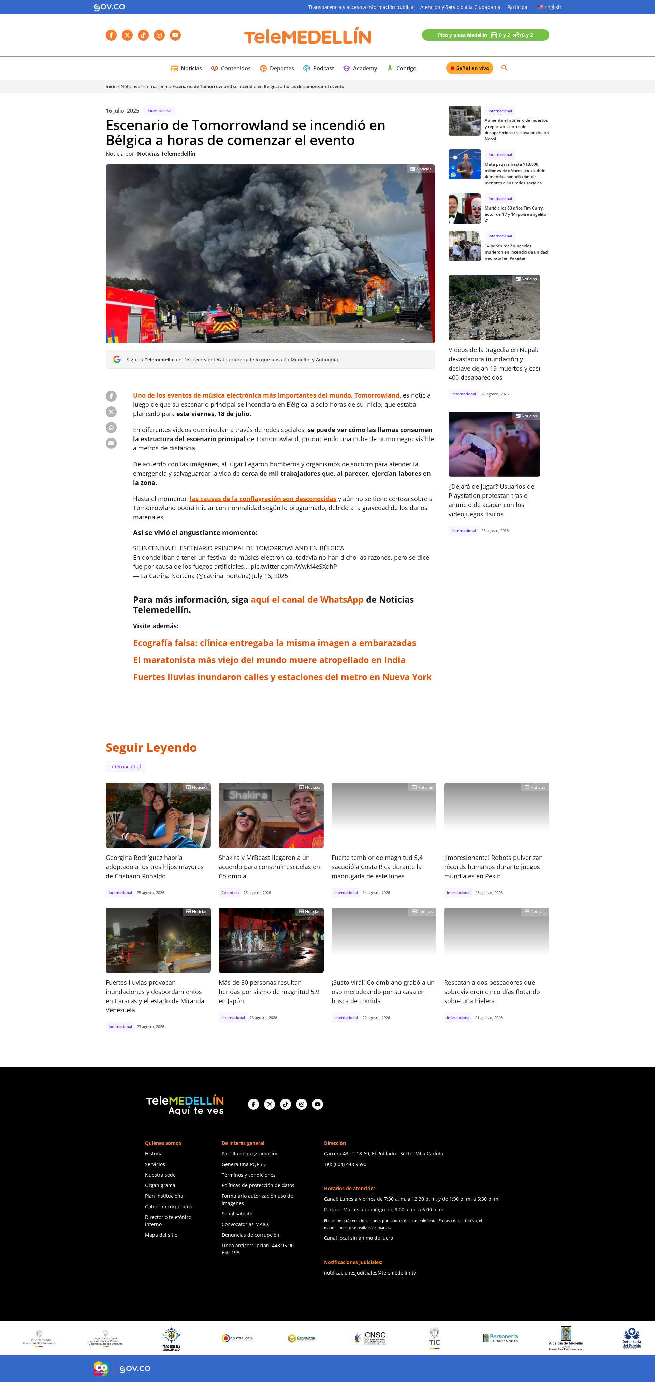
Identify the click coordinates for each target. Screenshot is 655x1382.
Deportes (276, 68)
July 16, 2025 (270, 576)
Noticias (186, 68)
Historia (154, 1153)
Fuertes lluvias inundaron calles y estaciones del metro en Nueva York (282, 676)
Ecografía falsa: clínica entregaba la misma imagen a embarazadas (274, 642)
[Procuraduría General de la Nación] (108, 1338)
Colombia (230, 892)
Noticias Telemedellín (166, 153)
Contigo (401, 68)
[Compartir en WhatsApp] (111, 427)
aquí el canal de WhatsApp (307, 599)
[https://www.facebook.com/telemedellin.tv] (253, 1104)
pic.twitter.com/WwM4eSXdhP (294, 566)
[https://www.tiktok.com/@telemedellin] (285, 1104)
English (552, 6)
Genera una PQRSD (244, 1164)
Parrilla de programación (250, 1153)
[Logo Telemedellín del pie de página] (184, 1104)
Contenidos (230, 68)
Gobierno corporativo (169, 1206)
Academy (360, 68)
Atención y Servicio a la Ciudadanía (460, 7)
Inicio (111, 86)
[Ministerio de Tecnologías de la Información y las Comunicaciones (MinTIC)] (371, 1338)
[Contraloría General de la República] (174, 1338)
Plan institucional (165, 1196)
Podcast (318, 68)
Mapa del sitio (161, 1235)
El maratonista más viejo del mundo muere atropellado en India (269, 659)
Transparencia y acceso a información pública (360, 7)
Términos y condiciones (249, 1174)
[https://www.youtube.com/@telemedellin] (317, 1104)
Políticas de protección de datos (258, 1185)
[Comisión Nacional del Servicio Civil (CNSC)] (306, 1338)
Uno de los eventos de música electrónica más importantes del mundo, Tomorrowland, (267, 395)
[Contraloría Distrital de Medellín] (240, 1338)
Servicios (155, 1164)
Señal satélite (237, 1213)
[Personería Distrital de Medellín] (437, 1338)
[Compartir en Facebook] (111, 396)
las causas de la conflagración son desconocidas (263, 498)
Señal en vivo (472, 67)
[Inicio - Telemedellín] (307, 35)
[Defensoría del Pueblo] (568, 1338)
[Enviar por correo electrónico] (111, 443)
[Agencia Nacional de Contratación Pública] (43, 1338)
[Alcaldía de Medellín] (503, 1338)
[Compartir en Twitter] (111, 411)
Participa (517, 7)
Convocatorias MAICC (246, 1224)
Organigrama (160, 1185)
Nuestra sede (160, 1174)
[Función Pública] (634, 1338)
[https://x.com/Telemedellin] (269, 1104)
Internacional (154, 86)
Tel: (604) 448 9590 (345, 1164)
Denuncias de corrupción (250, 1235)
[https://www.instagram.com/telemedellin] (301, 1104)
